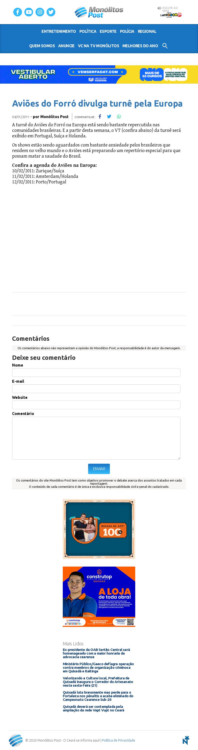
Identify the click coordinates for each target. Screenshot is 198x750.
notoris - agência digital (185, 740)
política (87, 31)
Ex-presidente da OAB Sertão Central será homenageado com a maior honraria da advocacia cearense (96, 653)
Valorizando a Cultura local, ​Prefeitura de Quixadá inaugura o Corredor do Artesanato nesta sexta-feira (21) (98, 681)
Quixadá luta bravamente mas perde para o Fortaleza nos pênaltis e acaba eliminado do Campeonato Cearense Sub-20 (98, 696)
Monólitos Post (99, 12)
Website (20, 397)
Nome (17, 365)
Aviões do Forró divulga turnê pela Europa (97, 103)
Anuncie (66, 46)
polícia (127, 31)
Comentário (23, 413)
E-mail (18, 381)
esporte (108, 31)
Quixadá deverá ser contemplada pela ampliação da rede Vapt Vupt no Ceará (93, 708)
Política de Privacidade (118, 740)
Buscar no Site (165, 46)
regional (147, 31)
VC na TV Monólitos (98, 46)
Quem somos (42, 46)
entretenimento (59, 31)
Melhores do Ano (140, 46)
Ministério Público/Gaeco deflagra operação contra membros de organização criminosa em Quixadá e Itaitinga (98, 667)
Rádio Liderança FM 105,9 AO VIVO (171, 15)
